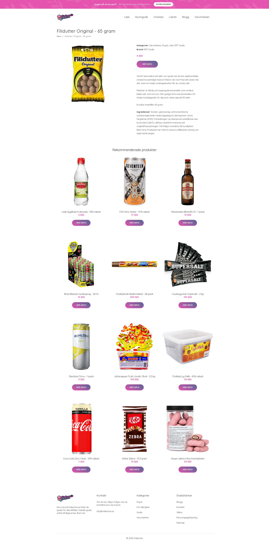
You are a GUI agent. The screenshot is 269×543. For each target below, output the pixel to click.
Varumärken (202, 17)
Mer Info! (147, 64)
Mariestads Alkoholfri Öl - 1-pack (187, 211)
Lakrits (173, 17)
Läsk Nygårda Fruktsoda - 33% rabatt (81, 211)
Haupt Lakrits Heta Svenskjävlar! (187, 458)
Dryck (165, 45)
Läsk (127, 17)
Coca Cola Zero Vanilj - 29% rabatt (81, 458)
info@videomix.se (105, 511)
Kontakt (180, 507)
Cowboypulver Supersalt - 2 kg (188, 294)
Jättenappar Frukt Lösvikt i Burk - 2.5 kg (134, 376)
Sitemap (181, 522)
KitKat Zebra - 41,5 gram (134, 458)
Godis (139, 512)
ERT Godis (180, 45)
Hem (59, 36)
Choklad (158, 17)
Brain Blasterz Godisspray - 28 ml (81, 294)
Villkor (180, 512)
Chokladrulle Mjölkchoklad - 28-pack (134, 294)
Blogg (185, 17)
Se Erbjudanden (163, 4)
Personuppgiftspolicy (187, 517)
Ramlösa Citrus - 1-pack (81, 376)
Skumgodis (141, 17)
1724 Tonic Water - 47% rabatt (134, 211)
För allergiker (143, 507)
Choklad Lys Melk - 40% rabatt (187, 376)
